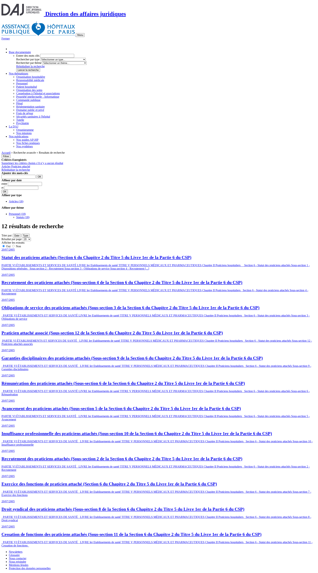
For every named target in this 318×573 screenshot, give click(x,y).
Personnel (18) (17, 213)
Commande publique (28, 100)
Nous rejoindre (17, 561)
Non (18, 246)
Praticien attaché (20, 166)
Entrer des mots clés (27, 55)
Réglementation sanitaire (30, 106)
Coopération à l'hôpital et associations (38, 93)
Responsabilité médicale (30, 80)
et (2, 187)
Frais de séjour (24, 113)
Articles (5, 166)
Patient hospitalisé (26, 86)
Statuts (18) (22, 217)
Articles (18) (16, 201)
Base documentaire (20, 52)
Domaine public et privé (30, 110)
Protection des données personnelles (30, 568)
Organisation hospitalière (30, 76)
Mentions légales (18, 565)
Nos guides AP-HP (27, 139)
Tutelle (20, 119)
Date (16, 235)
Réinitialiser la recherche (30, 66)
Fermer (5, 38)
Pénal (19, 103)
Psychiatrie (22, 123)
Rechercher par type (28, 59)
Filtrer (6, 156)
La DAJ (13, 126)
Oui (8, 246)
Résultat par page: (11, 239)
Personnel (22, 83)
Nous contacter (17, 558)
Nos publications (18, 136)
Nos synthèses (24, 146)
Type (25, 235)
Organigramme (25, 129)
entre (4, 183)
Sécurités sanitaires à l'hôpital (33, 116)
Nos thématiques (18, 73)
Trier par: (6, 235)
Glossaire (14, 555)
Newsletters (15, 551)
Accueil (5, 152)
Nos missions (24, 133)
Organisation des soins (29, 90)
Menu (80, 35)
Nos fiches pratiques (28, 143)
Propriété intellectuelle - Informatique (37, 96)
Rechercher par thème (29, 62)
